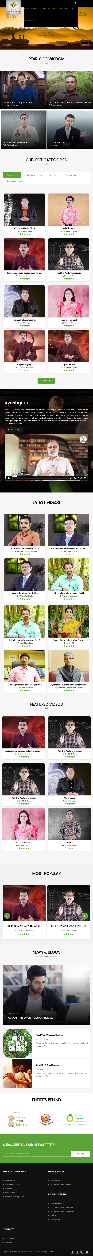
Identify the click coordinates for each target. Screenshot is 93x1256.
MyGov (53, 1215)
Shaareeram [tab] (12, 175)
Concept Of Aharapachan (25, 320)
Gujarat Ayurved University (61, 1207)
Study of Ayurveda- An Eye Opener (69, 640)
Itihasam (8, 1188)
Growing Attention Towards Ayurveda (25, 684)
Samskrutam (10, 1192)
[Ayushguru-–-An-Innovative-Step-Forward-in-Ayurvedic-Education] (23, 90)
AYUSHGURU (56, 1180)
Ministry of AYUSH (58, 1203)
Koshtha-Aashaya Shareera (69, 273)
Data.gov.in (55, 1219)
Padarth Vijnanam (12, 1184)
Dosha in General (69, 320)
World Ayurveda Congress (61, 1184)
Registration (68, 9)
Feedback (9, 1242)
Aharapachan (70, 798)
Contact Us (10, 1238)
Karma (70, 842)
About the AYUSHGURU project (31, 1018)
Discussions (57, 9)
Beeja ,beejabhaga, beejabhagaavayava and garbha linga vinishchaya (37, 273)
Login (35, 21)
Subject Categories (31, 9)
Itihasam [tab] (53, 175)
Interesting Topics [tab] (14, 181)
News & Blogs (46, 9)
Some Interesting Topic (14, 1196)
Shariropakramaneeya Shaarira (25, 548)
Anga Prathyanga (25, 364)
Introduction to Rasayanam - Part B (69, 593)
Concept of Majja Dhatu (24, 228)
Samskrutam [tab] (71, 175)
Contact (27, 21)
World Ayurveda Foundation (62, 1211)
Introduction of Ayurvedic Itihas (25, 593)
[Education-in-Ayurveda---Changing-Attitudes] (69, 90)
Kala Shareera (69, 228)
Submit (80, 1153)
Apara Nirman (69, 364)
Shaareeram (10, 1180)
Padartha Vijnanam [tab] (34, 175)
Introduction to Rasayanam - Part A (24, 640)
